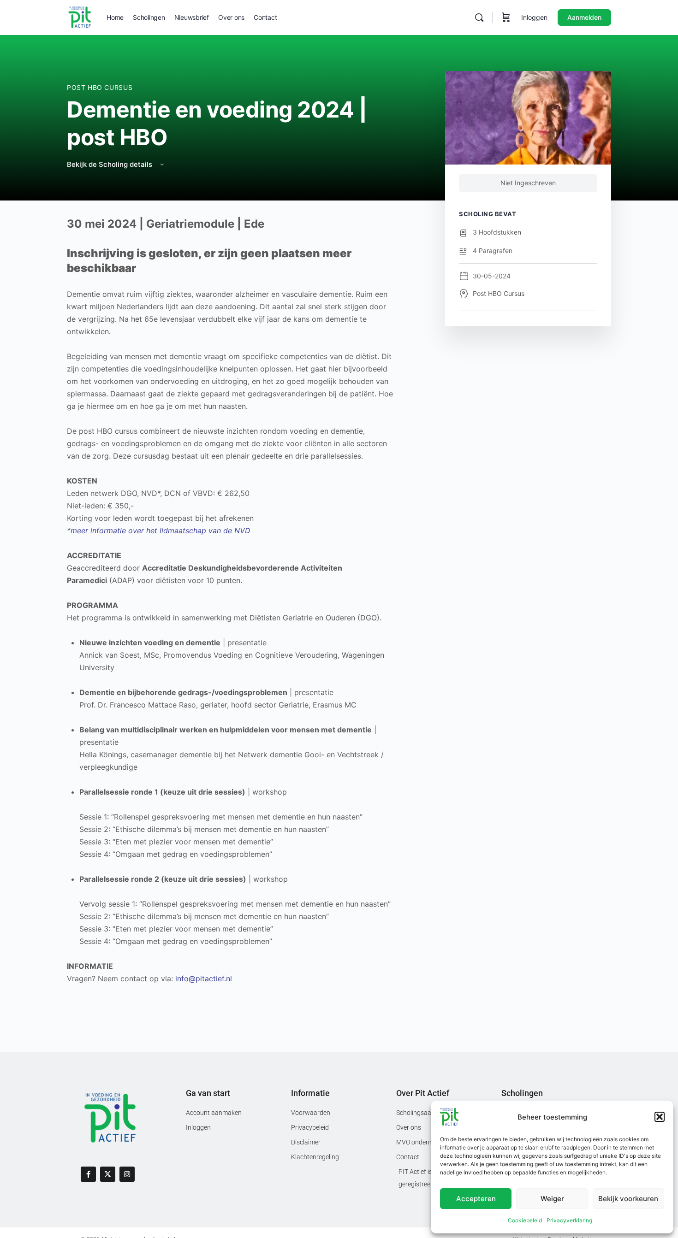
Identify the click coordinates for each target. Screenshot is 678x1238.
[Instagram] (127, 1174)
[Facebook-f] (88, 1174)
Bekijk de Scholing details (110, 164)
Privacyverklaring (569, 1220)
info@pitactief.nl (203, 978)
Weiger (552, 1198)
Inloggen (534, 17)
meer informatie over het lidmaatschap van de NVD (160, 530)
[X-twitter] (107, 1174)
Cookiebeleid (525, 1220)
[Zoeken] (479, 17)
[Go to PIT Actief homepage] (80, 17)
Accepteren (476, 1198)
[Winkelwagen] (506, 17)
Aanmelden (584, 17)
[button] (659, 1116)
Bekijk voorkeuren (628, 1198)
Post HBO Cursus (99, 87)
